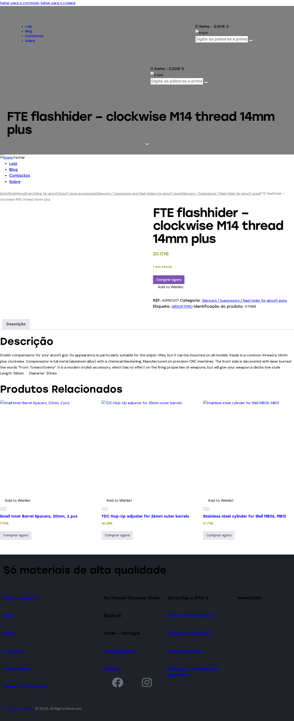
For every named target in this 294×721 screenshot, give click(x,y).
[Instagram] (147, 682)
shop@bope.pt (120, 651)
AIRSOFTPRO (182, 306)
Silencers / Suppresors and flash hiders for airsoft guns (138, 193)
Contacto (13, 651)
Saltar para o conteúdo (20, 2)
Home (20, 193)
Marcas (112, 668)
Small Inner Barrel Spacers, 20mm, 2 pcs (38, 516)
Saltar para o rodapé (58, 2)
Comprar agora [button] (15, 535)
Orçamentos (16, 668)
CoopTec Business (18, 708)
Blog (8, 615)
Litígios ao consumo (189, 633)
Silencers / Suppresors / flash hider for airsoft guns (220, 193)
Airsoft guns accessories (77, 193)
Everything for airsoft (41, 193)
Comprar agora (168, 280)
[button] (168, 287)
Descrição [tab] (16, 324)
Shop (12, 193)
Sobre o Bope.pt (21, 597)
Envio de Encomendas (191, 615)
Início (4, 193)
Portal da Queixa (186, 651)
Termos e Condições (25, 686)
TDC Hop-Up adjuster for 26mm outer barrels (145, 516)
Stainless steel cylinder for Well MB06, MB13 (244, 516)
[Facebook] (117, 682)
